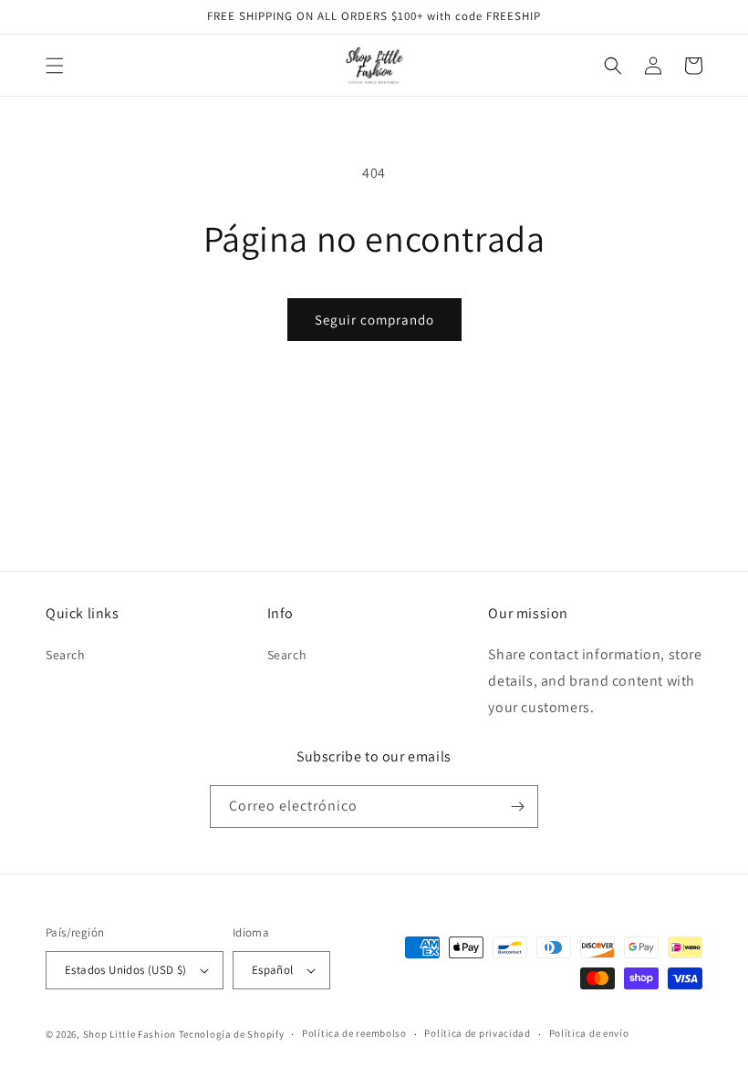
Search (66, 655)
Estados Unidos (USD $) (126, 970)
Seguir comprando (374, 319)
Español (273, 970)
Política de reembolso (354, 1033)
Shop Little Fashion (129, 1034)
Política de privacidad (477, 1033)
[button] (55, 66)
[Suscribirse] (517, 806)
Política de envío (589, 1033)
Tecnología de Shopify (232, 1034)
